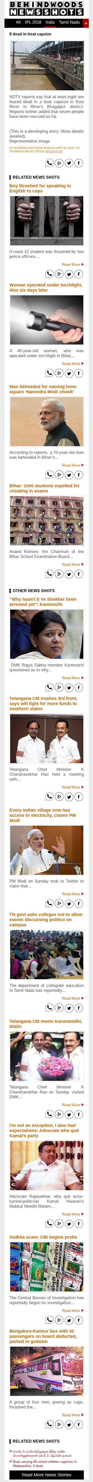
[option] (18, 25)
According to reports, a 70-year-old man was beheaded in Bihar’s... (46, 455)
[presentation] (86, 23)
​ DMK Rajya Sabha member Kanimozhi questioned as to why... (46, 667)
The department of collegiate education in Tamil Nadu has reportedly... (46, 988)
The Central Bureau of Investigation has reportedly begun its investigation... (46, 1300)
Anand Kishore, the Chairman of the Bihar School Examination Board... (46, 554)
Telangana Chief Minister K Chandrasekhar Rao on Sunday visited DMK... (46, 1092)
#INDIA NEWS (53, 151)
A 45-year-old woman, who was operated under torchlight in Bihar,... (46, 353)
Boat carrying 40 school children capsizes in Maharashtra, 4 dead (45, 1464)
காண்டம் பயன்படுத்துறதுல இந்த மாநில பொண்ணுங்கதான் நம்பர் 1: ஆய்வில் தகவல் (42, 1453)
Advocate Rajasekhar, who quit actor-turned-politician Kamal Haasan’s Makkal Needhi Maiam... (46, 1201)
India (50, 22)
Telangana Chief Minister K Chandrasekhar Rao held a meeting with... (46, 774)
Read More (71, 264)
